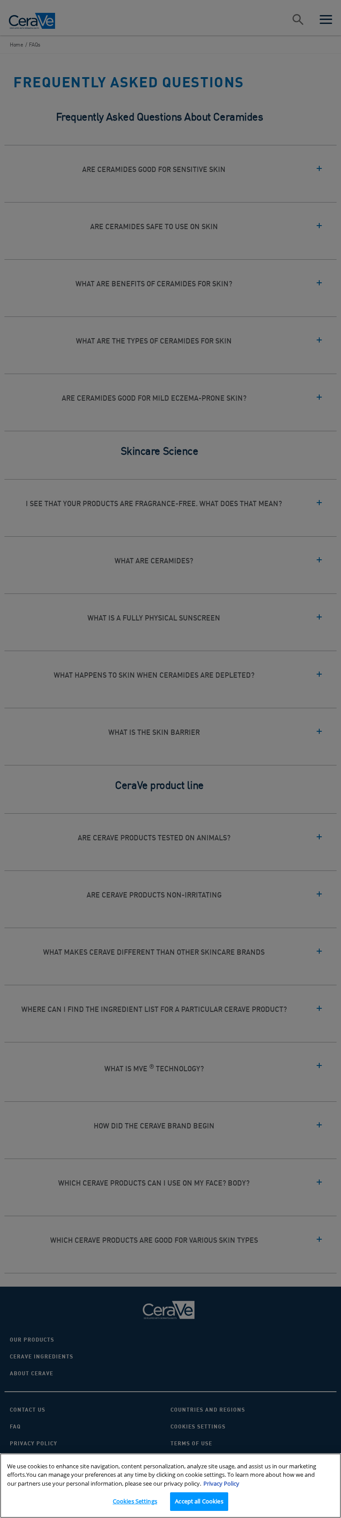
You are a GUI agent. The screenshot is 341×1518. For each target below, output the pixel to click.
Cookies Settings (135, 1501)
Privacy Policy (221, 1483)
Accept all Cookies (199, 1501)
